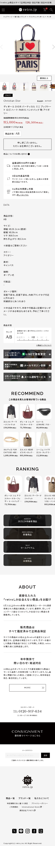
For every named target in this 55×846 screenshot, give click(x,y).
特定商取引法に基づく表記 (17, 803)
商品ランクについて (44, 345)
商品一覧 (10, 798)
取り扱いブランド (20, 17)
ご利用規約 (14, 807)
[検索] (51, 10)
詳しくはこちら (23, 195)
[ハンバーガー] (3, 10)
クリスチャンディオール (36, 17)
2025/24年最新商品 (27, 520)
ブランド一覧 (24, 798)
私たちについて (41, 798)
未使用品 (27, 560)
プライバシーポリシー (40, 803)
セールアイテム (27, 546)
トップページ (8, 17)
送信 (45, 755)
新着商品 (27, 533)
